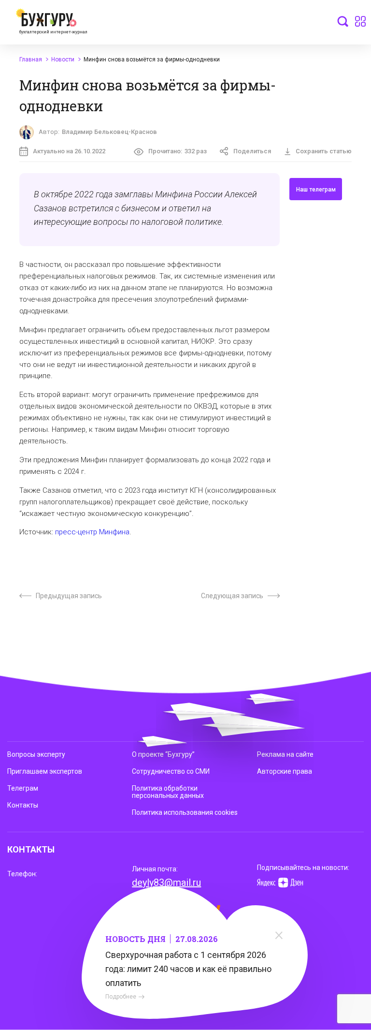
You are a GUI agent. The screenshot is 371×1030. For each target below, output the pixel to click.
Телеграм (22, 788)
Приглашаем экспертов (44, 771)
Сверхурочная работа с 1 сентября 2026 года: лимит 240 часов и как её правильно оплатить (188, 969)
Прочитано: (177, 151)
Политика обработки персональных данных (168, 791)
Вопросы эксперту (36, 754)
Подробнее (120, 996)
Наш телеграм (316, 189)
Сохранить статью (324, 151)
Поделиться (252, 151)
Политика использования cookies (185, 812)
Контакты (22, 805)
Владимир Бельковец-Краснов (109, 131)
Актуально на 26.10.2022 (69, 151)
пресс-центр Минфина (92, 532)
